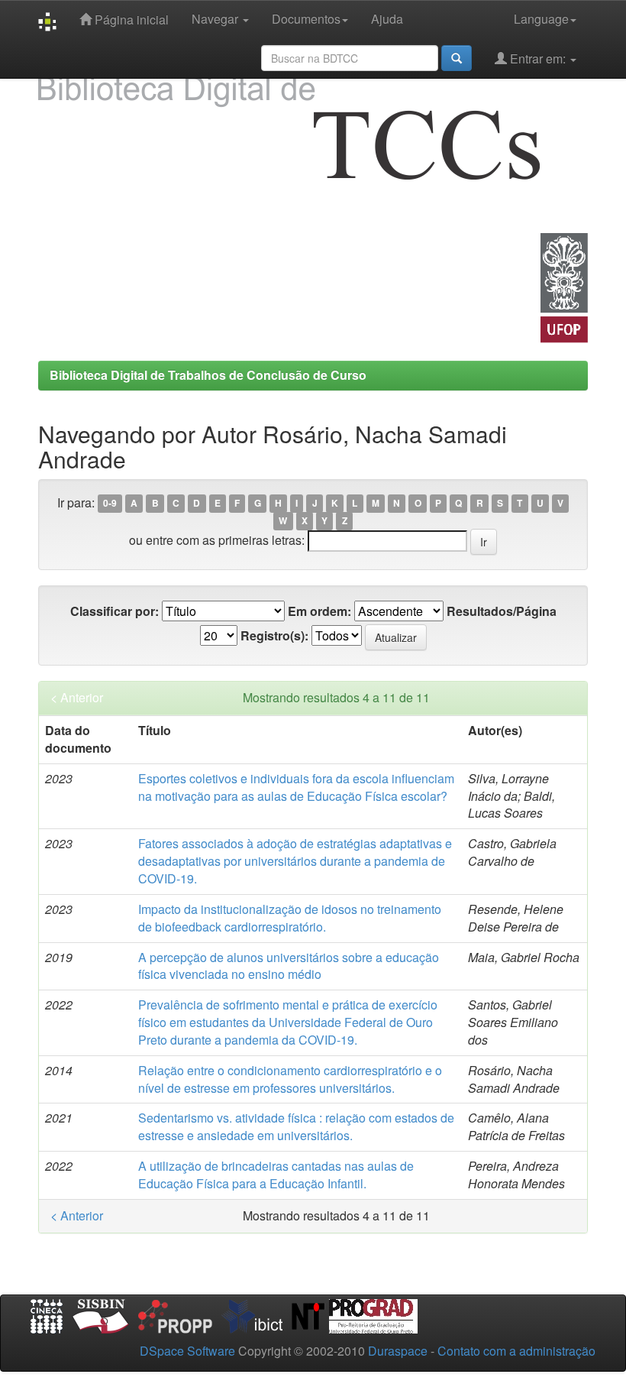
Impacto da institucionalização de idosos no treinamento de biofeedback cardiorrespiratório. (289, 917)
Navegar (216, 19)
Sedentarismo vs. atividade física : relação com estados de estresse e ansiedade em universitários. (296, 1126)
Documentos (306, 19)
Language (541, 19)
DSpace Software (187, 1350)
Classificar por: (114, 611)
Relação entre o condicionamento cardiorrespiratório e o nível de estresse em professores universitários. (290, 1079)
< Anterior (76, 697)
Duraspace (398, 1350)
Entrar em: (538, 58)
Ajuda (387, 19)
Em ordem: (319, 611)
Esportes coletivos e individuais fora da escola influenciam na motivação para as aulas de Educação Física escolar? (296, 787)
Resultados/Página (502, 611)
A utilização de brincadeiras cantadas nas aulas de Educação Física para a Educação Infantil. (276, 1174)
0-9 (110, 503)
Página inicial (130, 19)
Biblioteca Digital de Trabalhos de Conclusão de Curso (208, 375)
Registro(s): (274, 635)
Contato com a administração (516, 1350)
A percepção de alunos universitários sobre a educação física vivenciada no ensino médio (288, 966)
